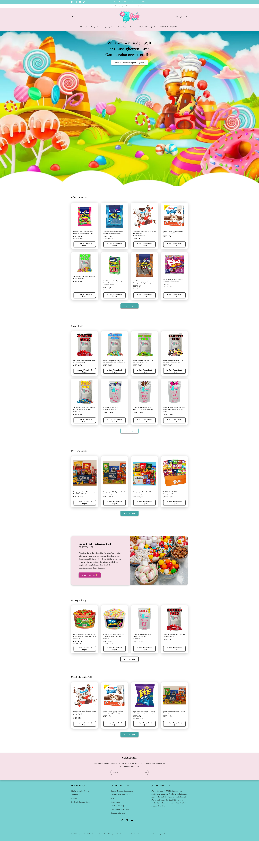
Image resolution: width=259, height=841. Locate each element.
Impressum (115, 802)
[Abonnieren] (146, 772)
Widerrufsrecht (92, 834)
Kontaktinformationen (135, 834)
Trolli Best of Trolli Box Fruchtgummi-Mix (171, 492)
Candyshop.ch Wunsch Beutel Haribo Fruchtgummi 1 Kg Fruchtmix (142, 636)
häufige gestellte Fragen (120, 809)
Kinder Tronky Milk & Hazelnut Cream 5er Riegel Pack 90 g (173, 232)
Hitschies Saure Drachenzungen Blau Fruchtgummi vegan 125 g (113, 232)
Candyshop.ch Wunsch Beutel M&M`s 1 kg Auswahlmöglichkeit (143, 408)
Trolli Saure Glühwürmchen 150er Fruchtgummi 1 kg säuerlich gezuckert (113, 636)
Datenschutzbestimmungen (122, 791)
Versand (122, 834)
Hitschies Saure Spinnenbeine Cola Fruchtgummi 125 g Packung (144, 282)
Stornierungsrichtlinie (160, 834)
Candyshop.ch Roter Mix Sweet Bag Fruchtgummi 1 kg (84, 361)
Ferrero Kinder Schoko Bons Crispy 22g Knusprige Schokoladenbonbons (144, 233)
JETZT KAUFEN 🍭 (90, 575)
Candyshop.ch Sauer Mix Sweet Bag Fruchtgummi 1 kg (84, 277)
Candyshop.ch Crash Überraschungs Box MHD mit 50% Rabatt (84, 492)
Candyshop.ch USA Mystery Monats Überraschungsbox (114, 492)
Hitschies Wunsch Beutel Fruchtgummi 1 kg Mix (111, 408)
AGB (112, 798)
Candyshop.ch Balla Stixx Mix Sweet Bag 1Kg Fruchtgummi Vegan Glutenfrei (84, 409)
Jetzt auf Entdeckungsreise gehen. (129, 62)
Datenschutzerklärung (106, 834)
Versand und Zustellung (120, 794)
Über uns (74, 794)
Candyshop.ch (80, 834)
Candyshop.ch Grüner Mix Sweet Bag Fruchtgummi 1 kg (143, 361)
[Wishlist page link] (177, 17)
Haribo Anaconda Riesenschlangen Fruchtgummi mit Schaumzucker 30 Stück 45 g (84, 636)
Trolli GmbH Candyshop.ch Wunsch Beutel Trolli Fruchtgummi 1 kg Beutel (174, 409)
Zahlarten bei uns (118, 813)
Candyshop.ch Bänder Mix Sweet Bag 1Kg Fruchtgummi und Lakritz (114, 361)
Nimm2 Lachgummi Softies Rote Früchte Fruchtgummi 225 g (173, 280)
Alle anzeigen (129, 306)
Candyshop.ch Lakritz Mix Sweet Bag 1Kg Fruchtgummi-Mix (173, 361)
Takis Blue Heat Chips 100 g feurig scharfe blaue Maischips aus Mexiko (144, 712)
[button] (73, 17)
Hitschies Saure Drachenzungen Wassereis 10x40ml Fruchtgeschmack (113, 283)
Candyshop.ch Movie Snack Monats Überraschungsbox (144, 492)
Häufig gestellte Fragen (80, 791)
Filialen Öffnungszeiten (80, 802)
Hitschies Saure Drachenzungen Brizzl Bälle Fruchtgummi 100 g (83, 232)
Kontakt (74, 798)
